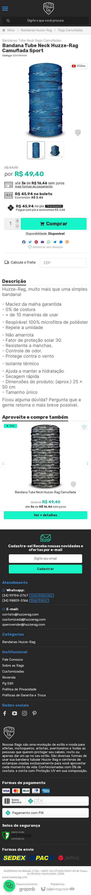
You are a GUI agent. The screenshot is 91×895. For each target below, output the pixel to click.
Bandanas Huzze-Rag (36, 30)
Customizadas (13, 671)
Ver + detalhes (45, 515)
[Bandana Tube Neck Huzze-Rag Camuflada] (45, 471)
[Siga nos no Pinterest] (34, 713)
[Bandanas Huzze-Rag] (48, 8)
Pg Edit (7, 683)
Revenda (8, 677)
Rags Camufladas (70, 30)
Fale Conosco (12, 660)
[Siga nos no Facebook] (4, 713)
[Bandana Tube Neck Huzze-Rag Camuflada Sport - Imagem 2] (55, 150)
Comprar (56, 224)
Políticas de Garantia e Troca (24, 695)
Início (11, 30)
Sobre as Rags (13, 666)
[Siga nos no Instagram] (24, 713)
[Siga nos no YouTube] (14, 713)
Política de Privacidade (19, 689)
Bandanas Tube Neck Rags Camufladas (31, 40)
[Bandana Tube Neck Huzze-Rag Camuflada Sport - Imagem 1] (36, 150)
